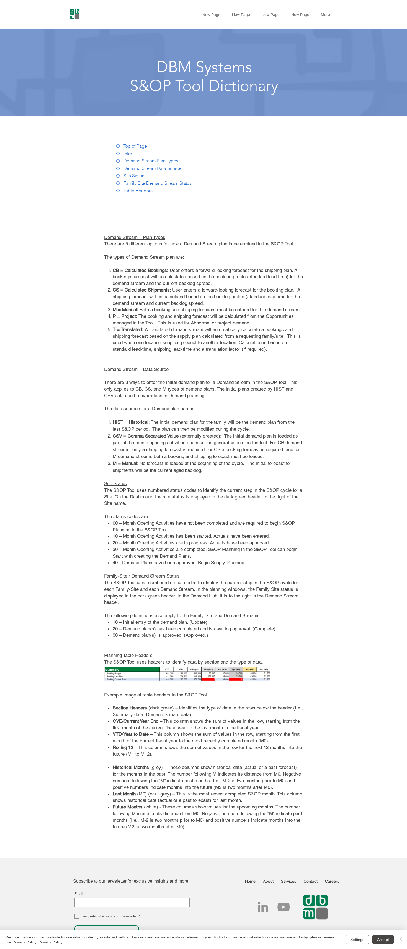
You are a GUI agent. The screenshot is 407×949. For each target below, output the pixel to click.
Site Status (115, 483)
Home (250, 881)
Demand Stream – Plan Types (134, 237)
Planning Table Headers (128, 655)
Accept (383, 939)
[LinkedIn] (263, 906)
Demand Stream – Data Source (136, 369)
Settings (357, 939)
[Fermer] (400, 940)
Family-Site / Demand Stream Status (142, 576)
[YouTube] (283, 906)
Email (80, 894)
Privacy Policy (50, 942)
